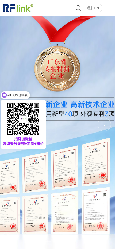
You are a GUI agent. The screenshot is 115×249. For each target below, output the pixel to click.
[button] (47, 241)
